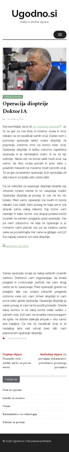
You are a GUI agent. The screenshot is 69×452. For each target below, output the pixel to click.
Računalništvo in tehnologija (20, 414)
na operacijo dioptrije (46, 126)
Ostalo (7, 406)
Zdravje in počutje (12, 97)
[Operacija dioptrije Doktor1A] (34, 68)
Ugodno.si (34, 13)
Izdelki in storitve (14, 398)
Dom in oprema (12, 390)
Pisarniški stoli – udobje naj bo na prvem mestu (17, 361)
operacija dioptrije (17, 338)
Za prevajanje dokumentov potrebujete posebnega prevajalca (52, 361)
